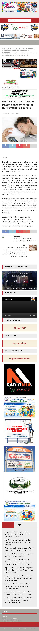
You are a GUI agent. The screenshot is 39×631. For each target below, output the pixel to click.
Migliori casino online (20, 358)
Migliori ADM (20, 328)
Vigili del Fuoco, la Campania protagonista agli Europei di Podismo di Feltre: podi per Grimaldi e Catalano (19, 570)
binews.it (16, 113)
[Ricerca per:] (19, 20)
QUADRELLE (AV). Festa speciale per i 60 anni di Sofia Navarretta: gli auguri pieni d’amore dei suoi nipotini (18, 600)
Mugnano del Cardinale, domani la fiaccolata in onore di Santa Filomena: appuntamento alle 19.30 (17, 534)
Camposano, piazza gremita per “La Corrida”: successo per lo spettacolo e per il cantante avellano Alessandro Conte (19, 562)
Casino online (20, 343)
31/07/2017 (6, 113)
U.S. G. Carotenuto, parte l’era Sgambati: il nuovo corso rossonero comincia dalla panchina (18, 542)
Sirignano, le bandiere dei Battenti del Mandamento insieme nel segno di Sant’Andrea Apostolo (17, 586)
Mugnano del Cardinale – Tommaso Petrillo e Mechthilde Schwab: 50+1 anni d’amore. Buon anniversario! (19, 578)
